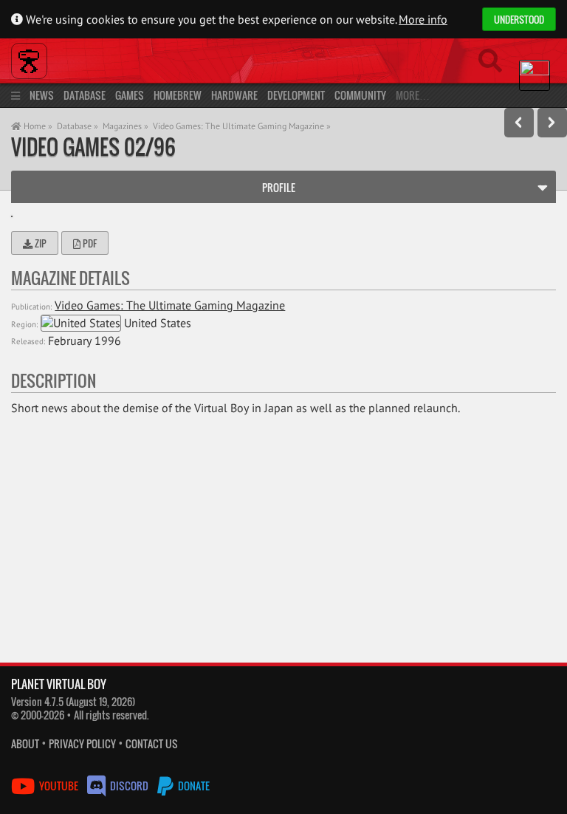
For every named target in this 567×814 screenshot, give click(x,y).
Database (84, 95)
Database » (77, 125)
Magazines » (125, 125)
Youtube (58, 785)
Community (360, 95)
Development (296, 95)
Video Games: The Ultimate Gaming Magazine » (242, 125)
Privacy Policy (82, 743)
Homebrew (178, 95)
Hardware (234, 95)
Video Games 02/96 (93, 146)
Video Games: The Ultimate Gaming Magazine (170, 305)
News (42, 95)
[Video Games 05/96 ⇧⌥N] (552, 122)
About (25, 743)
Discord (129, 785)
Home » (36, 125)
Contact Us (152, 743)
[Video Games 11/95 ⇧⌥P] (519, 122)
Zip (39, 243)
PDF (88, 243)
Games (129, 95)
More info (423, 19)
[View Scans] (12, 216)
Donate (193, 785)
